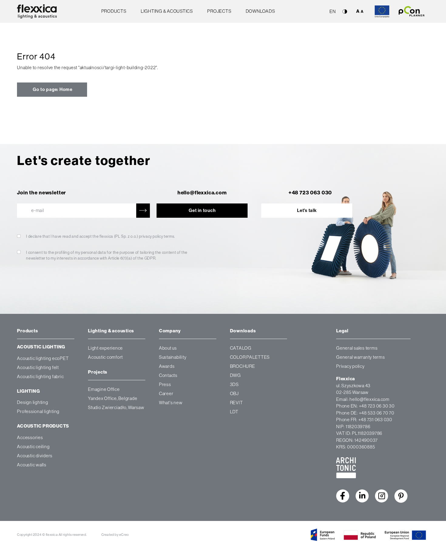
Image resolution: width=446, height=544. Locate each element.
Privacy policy (350, 366)
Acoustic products (43, 426)
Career (166, 393)
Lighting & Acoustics (167, 11)
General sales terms (356, 348)
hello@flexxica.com (202, 193)
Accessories (30, 437)
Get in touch (202, 210)
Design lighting (32, 402)
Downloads (260, 11)
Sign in (83, 276)
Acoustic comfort (105, 357)
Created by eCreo (115, 534)
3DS (234, 384)
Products (114, 11)
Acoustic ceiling (33, 446)
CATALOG (241, 348)
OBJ (234, 393)
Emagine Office (104, 389)
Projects (219, 11)
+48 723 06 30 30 (377, 405)
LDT (234, 411)
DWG (235, 375)
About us (168, 348)
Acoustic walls (31, 464)
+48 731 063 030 (375, 419)
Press (165, 384)
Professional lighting (38, 411)
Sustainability (173, 357)
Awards (167, 366)
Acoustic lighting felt (38, 367)
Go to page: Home (52, 89)
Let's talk (307, 210)
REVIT (236, 402)
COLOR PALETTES (250, 357)
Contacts (168, 375)
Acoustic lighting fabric (40, 376)
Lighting (28, 391)
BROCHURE (242, 366)
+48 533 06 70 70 (376, 412)
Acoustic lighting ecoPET (43, 358)
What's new (171, 402)
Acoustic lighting (41, 347)
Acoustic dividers (34, 455)
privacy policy (151, 236)
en (332, 11)
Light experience (105, 348)
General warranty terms (360, 357)
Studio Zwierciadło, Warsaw (116, 407)
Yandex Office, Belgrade (112, 398)
